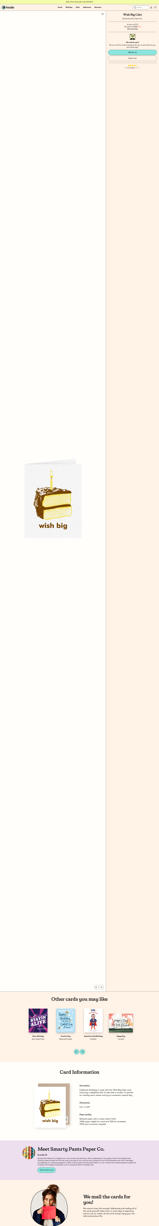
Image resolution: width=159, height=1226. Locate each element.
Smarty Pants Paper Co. (133, 19)
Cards (60, 7)
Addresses (87, 7)
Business (97, 7)
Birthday (69, 7)
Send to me (132, 58)
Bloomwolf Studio (65, 1039)
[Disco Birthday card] (38, 1021)
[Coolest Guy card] (66, 1021)
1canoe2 (121, 1039)
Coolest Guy (66, 1036)
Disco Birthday (38, 1036)
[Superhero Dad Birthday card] (93, 1021)
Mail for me (132, 52)
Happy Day (121, 1036)
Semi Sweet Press (38, 1039)
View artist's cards (46, 1170)
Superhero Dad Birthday (93, 1036)
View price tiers (132, 29)
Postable (93, 1039)
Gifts (78, 7)
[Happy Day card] (121, 1023)
